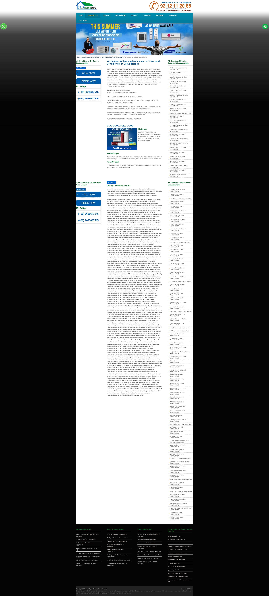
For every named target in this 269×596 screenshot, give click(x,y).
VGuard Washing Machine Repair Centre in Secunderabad (179, 441)
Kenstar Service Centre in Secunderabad (177, 307)
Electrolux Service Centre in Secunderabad (178, 229)
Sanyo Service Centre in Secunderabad (177, 397)
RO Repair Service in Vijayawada (85, 539)
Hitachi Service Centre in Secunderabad (177, 273)
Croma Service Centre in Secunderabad (177, 207)
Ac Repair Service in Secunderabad (117, 534)
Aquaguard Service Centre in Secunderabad (178, 504)
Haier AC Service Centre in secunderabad (178, 104)
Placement (147, 15)
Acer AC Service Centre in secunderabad (177, 157)
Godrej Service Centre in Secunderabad (177, 250)
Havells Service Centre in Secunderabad (177, 259)
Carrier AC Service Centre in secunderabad (178, 82)
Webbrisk (190, 589)
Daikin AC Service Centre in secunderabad (178, 91)
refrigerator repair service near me (177, 549)
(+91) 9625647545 (88, 92)
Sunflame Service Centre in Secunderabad (178, 420)
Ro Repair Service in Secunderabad (117, 538)
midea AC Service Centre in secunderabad (178, 175)
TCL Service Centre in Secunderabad (180, 424)
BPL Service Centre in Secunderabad (181, 199)
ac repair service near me (175, 536)
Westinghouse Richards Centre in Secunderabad (179, 462)
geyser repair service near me (176, 570)
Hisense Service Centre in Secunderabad (177, 268)
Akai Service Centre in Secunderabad (181, 491)
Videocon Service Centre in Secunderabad (178, 445)
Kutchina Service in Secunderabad (180, 328)
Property (106, 15)
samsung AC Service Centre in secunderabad (179, 143)
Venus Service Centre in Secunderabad (177, 436)
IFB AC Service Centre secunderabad (181, 113)
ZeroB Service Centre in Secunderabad (177, 475)
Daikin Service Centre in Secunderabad (177, 225)
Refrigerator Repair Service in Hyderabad (149, 551)
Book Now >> (81, 68)
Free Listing (83, 20)
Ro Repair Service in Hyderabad (146, 543)
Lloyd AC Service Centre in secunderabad (178, 121)
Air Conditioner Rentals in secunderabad (177, 73)
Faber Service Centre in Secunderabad (177, 238)
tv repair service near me (175, 556)
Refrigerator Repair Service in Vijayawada (88, 553)
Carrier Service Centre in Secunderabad (177, 202)
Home (81, 15)
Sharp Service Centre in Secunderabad (177, 402)
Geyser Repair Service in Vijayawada (87, 560)
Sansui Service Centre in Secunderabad (177, 393)
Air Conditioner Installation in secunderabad (178, 68)
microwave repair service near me (177, 553)
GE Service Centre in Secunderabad (180, 242)
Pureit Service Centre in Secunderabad (177, 379)
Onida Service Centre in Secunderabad (177, 361)
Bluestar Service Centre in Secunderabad (177, 190)
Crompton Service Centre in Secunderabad (178, 211)
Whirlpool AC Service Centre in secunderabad (179, 166)
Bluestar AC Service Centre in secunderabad (178, 77)
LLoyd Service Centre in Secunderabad (177, 339)
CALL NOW (88, 72)
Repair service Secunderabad (90, 57)
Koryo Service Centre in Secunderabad (177, 324)
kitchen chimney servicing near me (178, 576)
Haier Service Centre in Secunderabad (176, 255)
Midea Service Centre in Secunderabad (177, 343)
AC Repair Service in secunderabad (112, 57)
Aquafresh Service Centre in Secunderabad (178, 499)
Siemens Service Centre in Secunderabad (177, 406)
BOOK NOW (88, 81)
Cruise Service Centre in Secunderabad (177, 215)
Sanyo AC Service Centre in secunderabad (178, 148)
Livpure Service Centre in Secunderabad (177, 334)
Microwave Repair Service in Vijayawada (88, 556)
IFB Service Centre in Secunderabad (180, 281)
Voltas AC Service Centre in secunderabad (178, 161)
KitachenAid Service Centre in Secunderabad (178, 319)
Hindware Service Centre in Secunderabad (178, 264)
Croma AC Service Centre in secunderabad (178, 86)
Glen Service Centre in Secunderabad (176, 246)
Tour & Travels (120, 15)
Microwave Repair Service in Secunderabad (115, 550)
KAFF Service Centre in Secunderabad (176, 298)
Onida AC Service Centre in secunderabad (178, 134)
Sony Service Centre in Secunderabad (176, 415)
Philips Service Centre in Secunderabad (177, 375)
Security (134, 15)
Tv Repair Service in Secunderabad (117, 541)
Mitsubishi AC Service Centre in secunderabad (179, 125)
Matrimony (160, 15)
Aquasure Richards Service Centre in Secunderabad (180, 508)
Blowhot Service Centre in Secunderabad (177, 518)
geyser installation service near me (178, 573)
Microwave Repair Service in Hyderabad (149, 555)
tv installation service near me (176, 560)
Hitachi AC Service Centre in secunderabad (178, 109)
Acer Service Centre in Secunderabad (181, 479)
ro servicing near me (174, 563)
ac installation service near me (176, 539)
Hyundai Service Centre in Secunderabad (177, 277)
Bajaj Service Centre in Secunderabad (176, 513)
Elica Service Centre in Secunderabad (176, 234)
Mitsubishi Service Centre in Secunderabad (178, 348)
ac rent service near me (174, 543)
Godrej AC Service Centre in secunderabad (178, 100)
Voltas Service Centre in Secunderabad (177, 454)
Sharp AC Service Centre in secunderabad (178, 152)
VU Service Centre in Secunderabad (180, 458)
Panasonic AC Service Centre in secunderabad (179, 139)
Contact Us (173, 15)
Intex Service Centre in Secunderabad (176, 294)
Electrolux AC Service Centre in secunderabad (179, 95)
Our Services (93, 15)
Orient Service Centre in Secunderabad (177, 366)
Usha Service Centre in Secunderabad (176, 432)
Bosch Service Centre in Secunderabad (177, 195)
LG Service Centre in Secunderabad (180, 331)
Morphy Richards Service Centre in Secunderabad (180, 352)
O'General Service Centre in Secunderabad (178, 357)
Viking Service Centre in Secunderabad (177, 450)
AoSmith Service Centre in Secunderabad (177, 495)
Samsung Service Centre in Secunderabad (178, 388)
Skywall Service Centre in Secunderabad (177, 411)
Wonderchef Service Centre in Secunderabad (178, 471)
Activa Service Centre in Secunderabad (177, 483)
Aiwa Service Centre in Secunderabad (176, 487)
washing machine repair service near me (179, 546)
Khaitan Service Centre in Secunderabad (177, 315)
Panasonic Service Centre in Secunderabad (178, 370)
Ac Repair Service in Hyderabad (146, 539)
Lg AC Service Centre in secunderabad (177, 116)
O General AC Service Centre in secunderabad (179, 130)
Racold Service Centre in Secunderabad (177, 384)
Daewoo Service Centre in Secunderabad (177, 220)
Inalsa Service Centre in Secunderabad (177, 289)
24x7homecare (104, 589)
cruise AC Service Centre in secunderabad (178, 170)
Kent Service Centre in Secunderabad (181, 311)
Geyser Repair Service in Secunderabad (118, 560)
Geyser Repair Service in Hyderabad (147, 558)
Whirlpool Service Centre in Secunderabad (178, 466)
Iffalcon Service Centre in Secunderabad (177, 285)
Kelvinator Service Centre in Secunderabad (178, 303)
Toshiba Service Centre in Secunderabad (177, 427)
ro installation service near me (176, 566)
